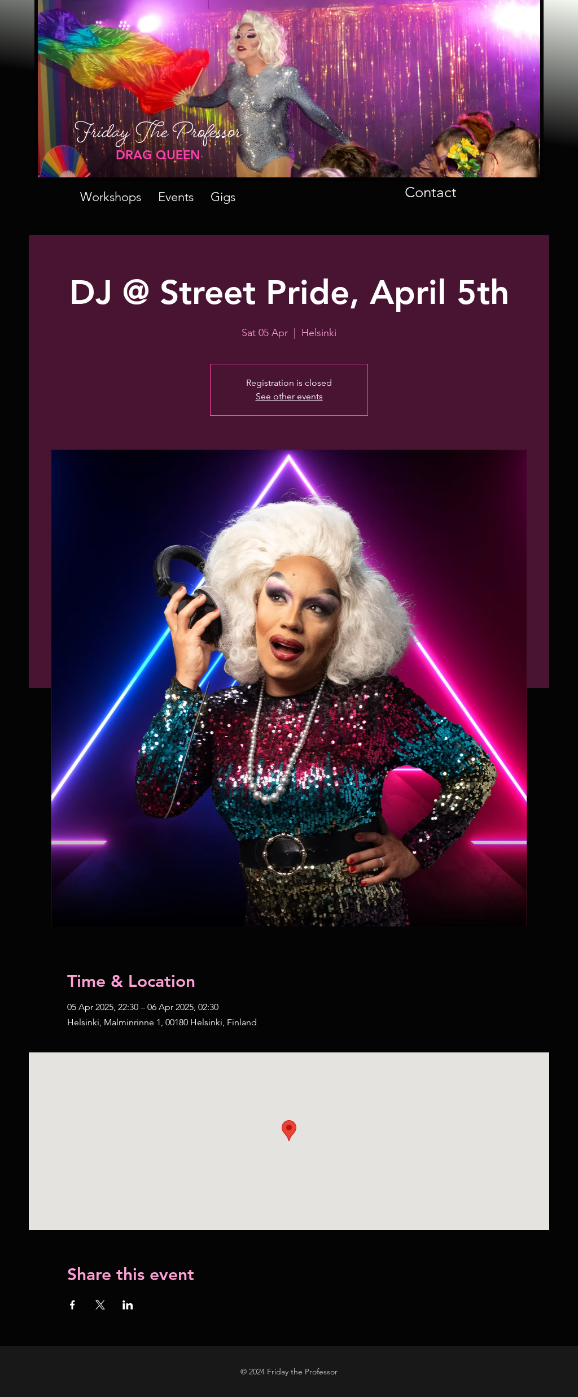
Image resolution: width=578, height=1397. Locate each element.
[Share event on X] (100, 1304)
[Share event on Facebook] (72, 1304)
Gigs (223, 196)
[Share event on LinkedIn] (127, 1304)
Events (176, 196)
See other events (289, 396)
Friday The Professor (158, 137)
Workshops (110, 196)
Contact (431, 192)
